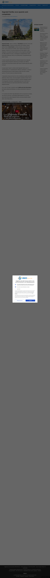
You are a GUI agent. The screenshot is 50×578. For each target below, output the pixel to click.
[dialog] (25, 289)
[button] (25, 289)
